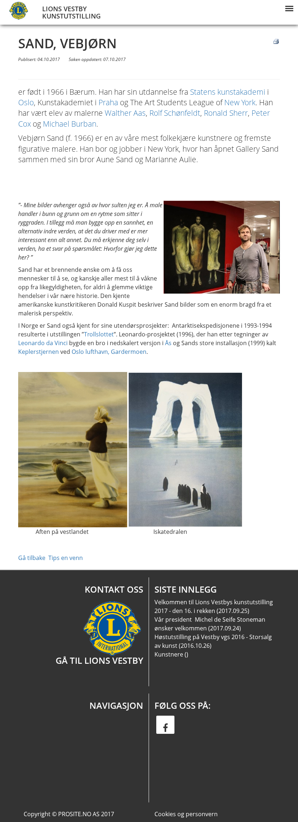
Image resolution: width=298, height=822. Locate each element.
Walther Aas (125, 113)
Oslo (26, 102)
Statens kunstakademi (227, 92)
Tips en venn (65, 558)
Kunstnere (168, 654)
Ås (168, 343)
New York (239, 102)
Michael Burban (69, 124)
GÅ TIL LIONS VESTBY (99, 660)
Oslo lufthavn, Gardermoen (109, 352)
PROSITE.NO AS (79, 814)
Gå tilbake (31, 558)
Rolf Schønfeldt (174, 113)
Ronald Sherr (226, 113)
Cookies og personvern (186, 814)
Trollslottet (99, 334)
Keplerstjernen (38, 352)
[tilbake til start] (20, 11)
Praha (108, 102)
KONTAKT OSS (114, 589)
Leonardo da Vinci (43, 343)
